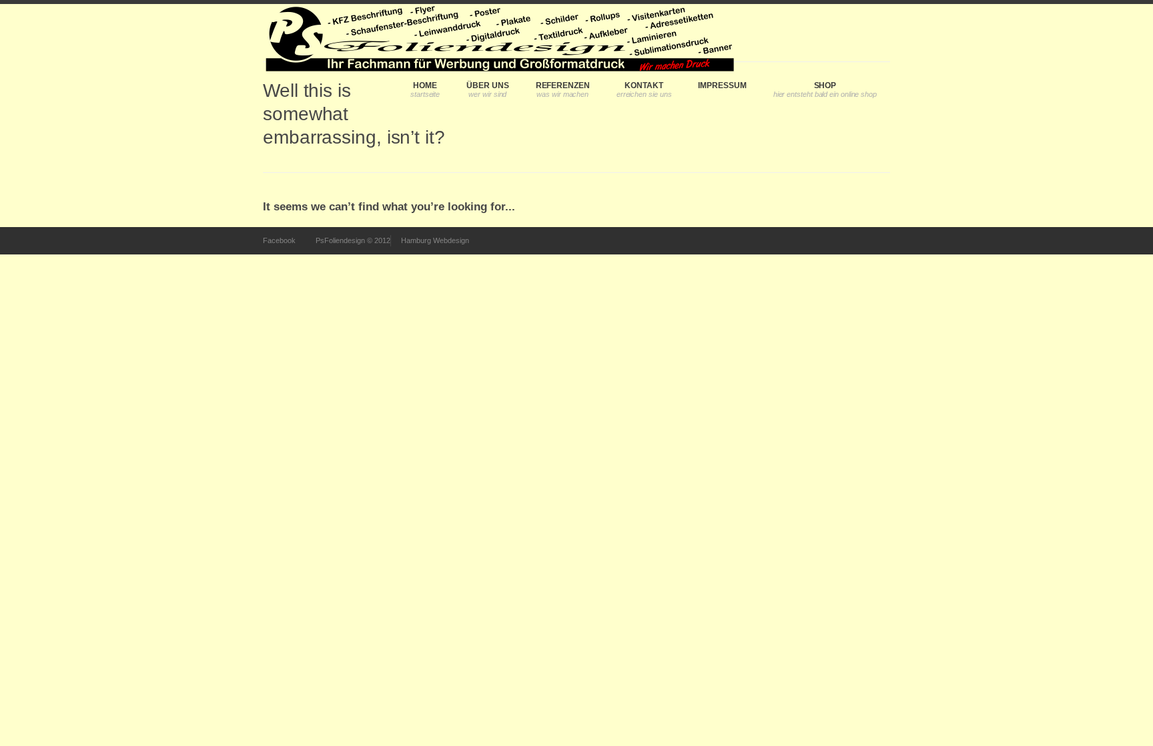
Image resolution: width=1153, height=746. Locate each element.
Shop (825, 85)
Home (425, 85)
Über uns (487, 85)
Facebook (279, 240)
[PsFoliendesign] (498, 32)
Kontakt (644, 85)
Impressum (722, 85)
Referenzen (563, 85)
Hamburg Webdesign (435, 240)
